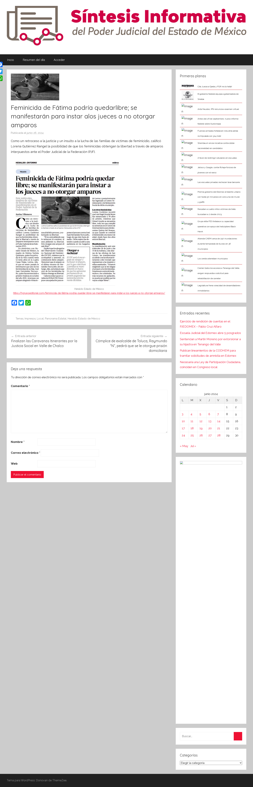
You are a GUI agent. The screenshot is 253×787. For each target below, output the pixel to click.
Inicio (10, 60)
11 (192, 421)
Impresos (30, 318)
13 (209, 421)
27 (210, 435)
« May (184, 446)
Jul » (193, 446)
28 (218, 435)
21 (218, 428)
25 (192, 435)
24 (183, 435)
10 (183, 421)
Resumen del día (34, 60)
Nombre (17, 442)
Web (14, 463)
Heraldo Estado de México (84, 318)
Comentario (20, 386)
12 (200, 421)
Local (40, 318)
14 (218, 421)
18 (192, 428)
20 (210, 428)
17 (183, 428)
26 (201, 435)
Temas (19, 318)
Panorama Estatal (55, 318)
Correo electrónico (25, 452)
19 (201, 428)
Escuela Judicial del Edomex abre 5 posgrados (210, 333)
